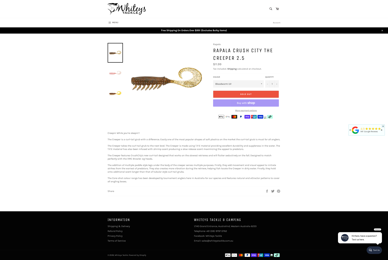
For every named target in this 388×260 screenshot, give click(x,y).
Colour (216, 77)
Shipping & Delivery (119, 226)
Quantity (269, 77)
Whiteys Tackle (214, 235)
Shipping (232, 68)
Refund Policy (115, 231)
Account (276, 22)
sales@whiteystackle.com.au (217, 240)
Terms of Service (117, 240)
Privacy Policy (115, 235)
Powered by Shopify (137, 255)
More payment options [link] (246, 110)
